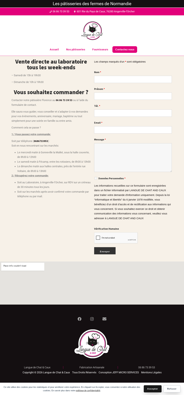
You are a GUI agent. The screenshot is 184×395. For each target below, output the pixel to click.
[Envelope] (104, 319)
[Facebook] (79, 319)
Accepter (152, 389)
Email (98, 122)
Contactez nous (124, 49)
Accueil (54, 49)
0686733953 (41, 141)
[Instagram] (92, 319)
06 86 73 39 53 (64, 100)
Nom (97, 72)
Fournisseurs (100, 49)
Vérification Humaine (106, 228)
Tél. (97, 105)
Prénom (99, 89)
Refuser (172, 389)
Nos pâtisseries (75, 49)
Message (100, 139)
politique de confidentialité (88, 390)
